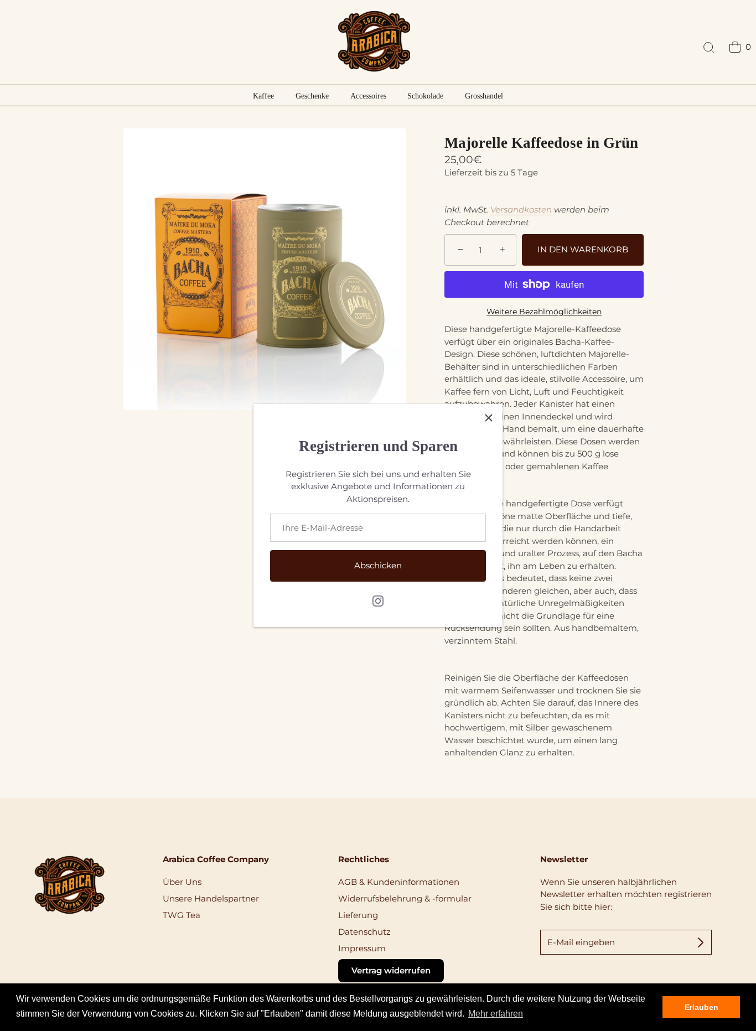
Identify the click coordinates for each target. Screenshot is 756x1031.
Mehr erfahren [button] (495, 1013)
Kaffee (263, 95)
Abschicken (378, 565)
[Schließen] (489, 418)
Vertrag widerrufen (391, 970)
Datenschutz (364, 931)
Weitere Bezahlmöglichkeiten (544, 311)
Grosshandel (484, 95)
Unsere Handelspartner (211, 898)
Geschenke (312, 95)
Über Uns (182, 882)
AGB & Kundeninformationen (398, 882)
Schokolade (425, 95)
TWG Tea (181, 915)
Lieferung (358, 915)
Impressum (362, 948)
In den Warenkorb (582, 249)
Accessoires (368, 95)
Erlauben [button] (701, 1007)
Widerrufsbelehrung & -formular (405, 898)
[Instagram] (378, 599)
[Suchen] (709, 48)
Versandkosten (521, 209)
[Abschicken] (700, 941)
